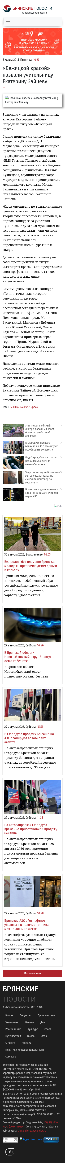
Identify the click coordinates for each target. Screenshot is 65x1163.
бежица (14, 407)
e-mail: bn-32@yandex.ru (32, 1130)
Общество (25, 1015)
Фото (44, 1036)
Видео (30, 1036)
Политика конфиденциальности (24, 1049)
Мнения (29, 1022)
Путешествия (13, 1036)
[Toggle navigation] (8, 21)
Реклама (26, 1042)
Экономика (12, 1022)
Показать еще (32, 973)
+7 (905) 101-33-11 (15, 1126)
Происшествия (46, 1015)
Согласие (10, 1056)
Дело (43, 1022)
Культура (33, 1029)
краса (34, 407)
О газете (10, 1042)
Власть (9, 1015)
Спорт (47, 1029)
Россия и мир (13, 1029)
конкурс (25, 407)
